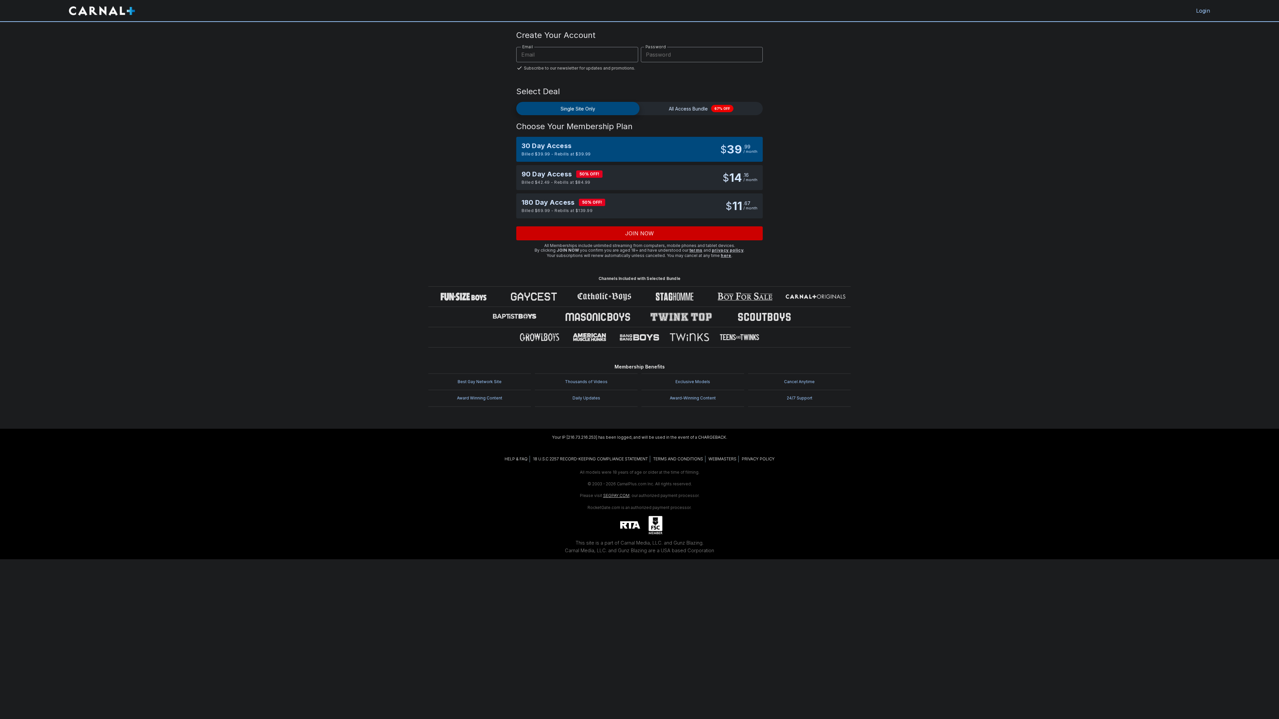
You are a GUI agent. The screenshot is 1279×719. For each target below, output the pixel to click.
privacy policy (728, 250)
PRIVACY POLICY (758, 458)
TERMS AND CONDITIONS (678, 458)
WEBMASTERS (722, 458)
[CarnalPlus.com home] (102, 11)
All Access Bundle (699, 109)
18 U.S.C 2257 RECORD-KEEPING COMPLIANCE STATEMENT (590, 458)
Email (527, 46)
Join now (639, 233)
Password (655, 46)
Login (1203, 10)
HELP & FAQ (516, 458)
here (726, 255)
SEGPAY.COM (616, 495)
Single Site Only (578, 109)
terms (695, 250)
